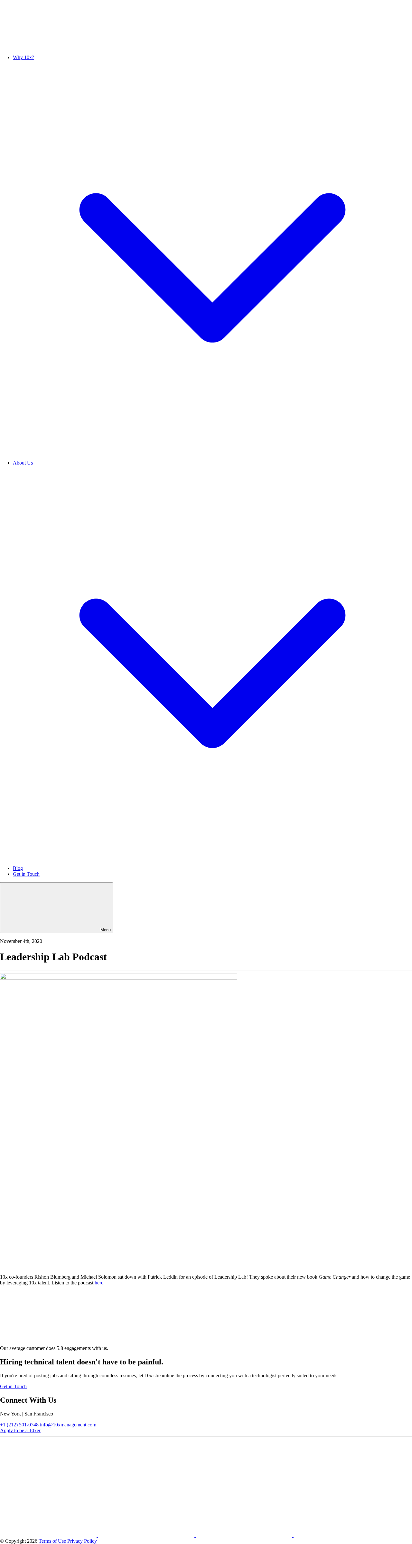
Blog (18, 868)
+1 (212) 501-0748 (19, 1424)
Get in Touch (26, 874)
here (99, 1282)
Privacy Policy (82, 1541)
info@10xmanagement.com (68, 1424)
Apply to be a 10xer (20, 1430)
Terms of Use (52, 1541)
